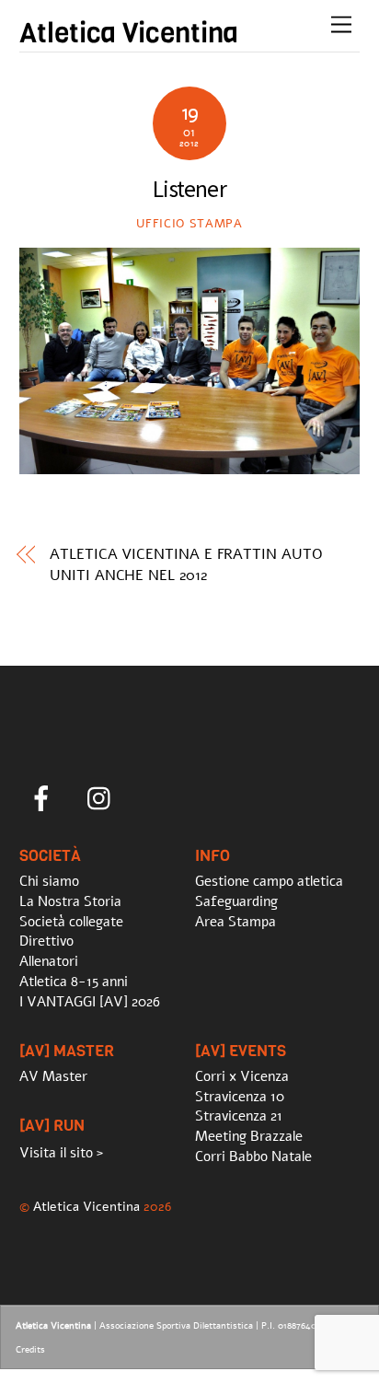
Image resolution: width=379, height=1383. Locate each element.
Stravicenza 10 (239, 1096)
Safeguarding (236, 901)
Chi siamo (49, 881)
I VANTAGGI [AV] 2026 (89, 1002)
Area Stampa (235, 921)
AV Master (53, 1076)
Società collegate (71, 921)
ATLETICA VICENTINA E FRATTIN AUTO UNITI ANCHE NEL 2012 (186, 564)
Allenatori (48, 961)
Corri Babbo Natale (253, 1156)
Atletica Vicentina (86, 1206)
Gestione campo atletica (269, 881)
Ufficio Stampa (189, 223)
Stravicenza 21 (238, 1116)
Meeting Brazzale (249, 1136)
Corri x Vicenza (242, 1076)
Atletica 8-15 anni (73, 981)
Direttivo (46, 941)
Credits (30, 1349)
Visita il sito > (61, 1153)
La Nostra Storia (70, 901)
